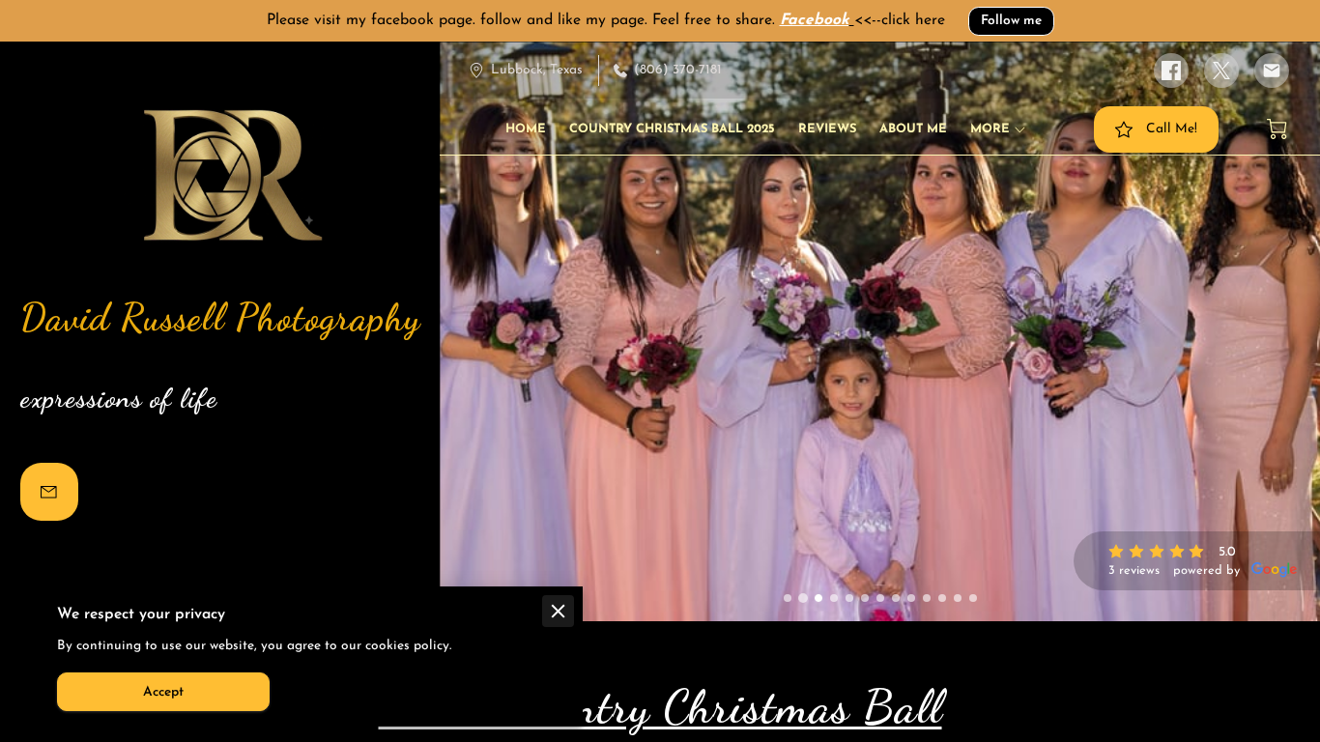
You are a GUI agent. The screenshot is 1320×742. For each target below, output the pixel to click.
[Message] (49, 492)
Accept (163, 692)
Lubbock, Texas (537, 70)
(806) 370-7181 (678, 70)
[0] (1277, 129)
